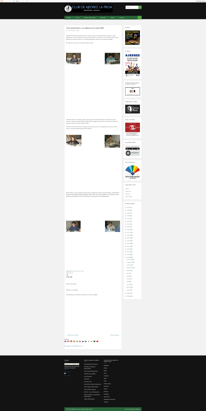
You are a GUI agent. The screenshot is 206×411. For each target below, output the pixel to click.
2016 (128, 235)
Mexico (105, 388)
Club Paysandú (88, 376)
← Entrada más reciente (72, 335)
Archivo (113, 17)
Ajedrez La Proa (67, 371)
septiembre (130, 267)
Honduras (106, 386)
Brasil (105, 370)
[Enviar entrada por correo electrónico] (67, 274)
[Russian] (83, 341)
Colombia (106, 375)
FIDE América (107, 383)
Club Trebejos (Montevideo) (91, 386)
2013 (128, 243)
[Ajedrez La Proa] (65, 373)
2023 (128, 215)
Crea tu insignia (67, 375)
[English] (65, 341)
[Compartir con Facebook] (71, 277)
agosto (128, 270)
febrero (129, 287)
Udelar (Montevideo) (89, 399)
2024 (128, 213)
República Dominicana (109, 399)
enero (128, 290)
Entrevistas (103, 17)
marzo (128, 284)
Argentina (106, 365)
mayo (128, 278)
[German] (71, 341)
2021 (128, 221)
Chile (105, 373)
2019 (128, 227)
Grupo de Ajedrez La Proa (78, 271)
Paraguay (106, 394)
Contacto (121, 17)
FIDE (105, 381)
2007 (128, 293)
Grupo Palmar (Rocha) (90, 389)
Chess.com (128, 191)
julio (128, 273)
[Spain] (74, 341)
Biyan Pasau (89, 409)
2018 (128, 229)
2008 (128, 257)
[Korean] (92, 341)
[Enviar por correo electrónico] (67, 277)
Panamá (106, 391)
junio (128, 276)
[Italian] (77, 341)
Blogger (138, 409)
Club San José (87, 381)
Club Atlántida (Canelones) (91, 364)
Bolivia (105, 368)
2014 (128, 240)
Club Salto (86, 379)
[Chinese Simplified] (97, 341)
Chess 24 (127, 194)
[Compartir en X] (70, 277)
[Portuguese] (86, 341)
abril (128, 281)
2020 (128, 224)
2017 (128, 232)
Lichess (127, 188)
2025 (128, 210)
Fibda (105, 378)
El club (77, 17)
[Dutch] (80, 341)
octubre (129, 265)
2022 (128, 218)
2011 (128, 249)
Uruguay (106, 402)
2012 (128, 246)
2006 (128, 296)
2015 (128, 238)
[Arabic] (94, 341)
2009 (128, 254)
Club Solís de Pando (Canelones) (92, 384)
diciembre (129, 259)
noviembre (129, 262)
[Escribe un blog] (68, 277)
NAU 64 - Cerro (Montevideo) (91, 392)
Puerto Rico (107, 396)
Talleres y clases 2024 (89, 17)
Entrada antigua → (115, 335)
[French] (68, 341)
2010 (128, 251)
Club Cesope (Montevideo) (91, 371)
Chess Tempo (128, 196)
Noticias (69, 17)
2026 (128, 207)
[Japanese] (89, 341)
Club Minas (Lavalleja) (89, 373)
